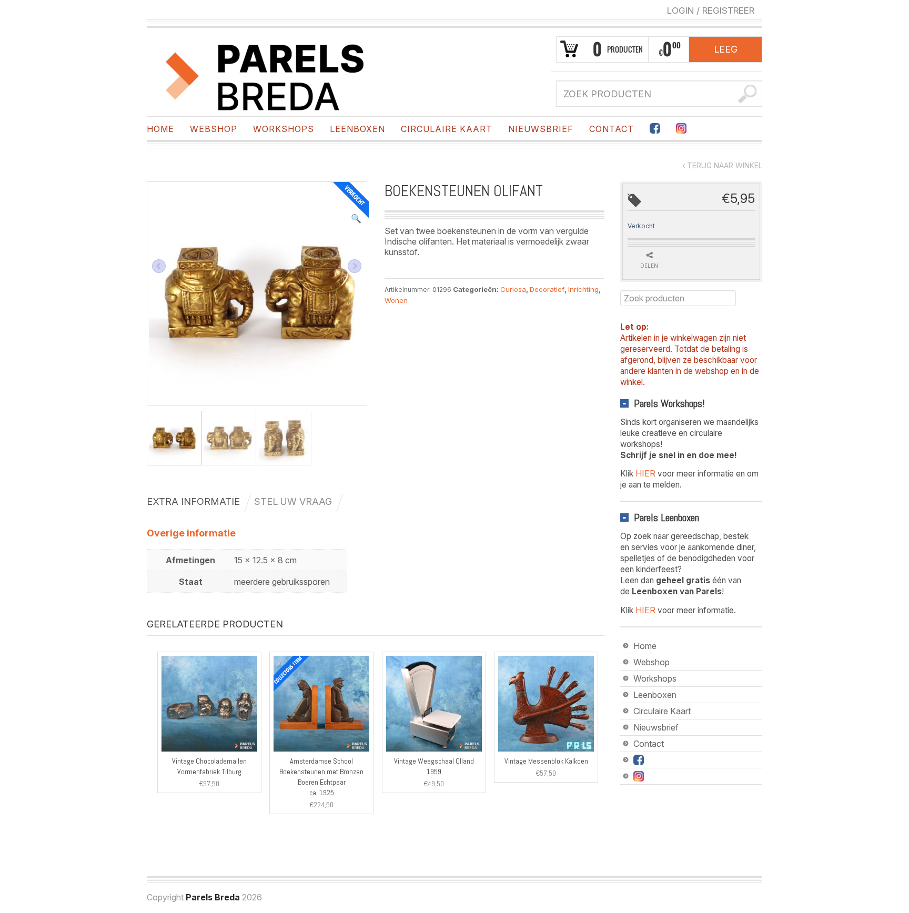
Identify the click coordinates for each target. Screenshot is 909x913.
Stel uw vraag (293, 501)
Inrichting (583, 289)
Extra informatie (193, 501)
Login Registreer (710, 10)
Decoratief (547, 289)
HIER (645, 473)
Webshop (213, 129)
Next (354, 266)
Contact (611, 129)
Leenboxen (357, 129)
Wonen (396, 300)
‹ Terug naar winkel (722, 165)
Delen (649, 265)
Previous (159, 266)
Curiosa (513, 289)
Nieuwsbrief (540, 129)
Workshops (283, 129)
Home (160, 129)
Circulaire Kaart (446, 129)
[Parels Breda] (265, 75)
